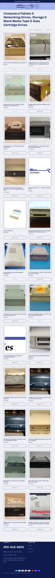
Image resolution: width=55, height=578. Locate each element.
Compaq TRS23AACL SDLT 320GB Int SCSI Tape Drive (39, 105)
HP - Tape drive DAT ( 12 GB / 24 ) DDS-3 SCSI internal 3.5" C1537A (39, 273)
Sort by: (30, 29)
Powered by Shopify (26, 573)
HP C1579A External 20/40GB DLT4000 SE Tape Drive (39, 356)
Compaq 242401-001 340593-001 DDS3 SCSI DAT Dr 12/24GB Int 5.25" (14, 105)
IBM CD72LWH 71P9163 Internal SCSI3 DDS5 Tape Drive (15, 523)
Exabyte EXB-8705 (8, 230)
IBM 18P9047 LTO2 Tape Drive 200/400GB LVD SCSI (14, 481)
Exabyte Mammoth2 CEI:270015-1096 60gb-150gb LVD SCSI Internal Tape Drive (39, 231)
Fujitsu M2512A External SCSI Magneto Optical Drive (13, 273)
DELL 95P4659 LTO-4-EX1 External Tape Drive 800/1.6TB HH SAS (38, 147)
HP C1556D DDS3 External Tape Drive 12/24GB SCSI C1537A (13, 356)
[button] (4, 6)
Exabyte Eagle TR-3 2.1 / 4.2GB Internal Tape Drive (39, 188)
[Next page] (35, 536)
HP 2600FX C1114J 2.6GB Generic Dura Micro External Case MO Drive (15, 315)
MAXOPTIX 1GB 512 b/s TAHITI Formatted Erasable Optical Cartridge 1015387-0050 (38, 523)
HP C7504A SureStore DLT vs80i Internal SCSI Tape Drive (15, 398)
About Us (30, 548)
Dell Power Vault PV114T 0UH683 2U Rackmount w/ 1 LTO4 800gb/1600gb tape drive (14, 189)
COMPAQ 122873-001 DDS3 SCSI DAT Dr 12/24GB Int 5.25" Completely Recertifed (38, 63)
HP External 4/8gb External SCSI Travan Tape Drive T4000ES (39, 440)
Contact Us (31, 551)
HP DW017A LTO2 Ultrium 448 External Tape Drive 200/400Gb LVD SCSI (39, 398)
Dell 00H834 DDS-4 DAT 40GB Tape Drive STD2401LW (14, 147)
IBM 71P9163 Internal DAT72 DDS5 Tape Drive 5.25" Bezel (38, 481)
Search (30, 545)
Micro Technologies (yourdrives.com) (14, 573)
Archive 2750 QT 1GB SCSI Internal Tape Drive (15, 62)
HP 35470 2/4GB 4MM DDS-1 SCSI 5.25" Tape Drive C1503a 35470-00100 (39, 315)
